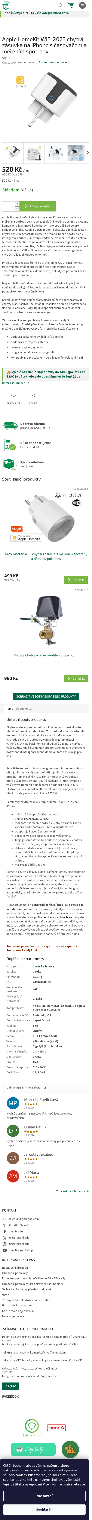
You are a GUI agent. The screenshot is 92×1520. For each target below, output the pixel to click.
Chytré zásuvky (43, 966)
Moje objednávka (13, 1316)
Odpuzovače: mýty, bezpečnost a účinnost (29, 1369)
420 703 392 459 (18, 1225)
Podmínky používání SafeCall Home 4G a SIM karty (33, 1278)
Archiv (11, 1386)
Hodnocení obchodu (15, 1268)
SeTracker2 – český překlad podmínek (27, 1289)
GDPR (5, 1295)
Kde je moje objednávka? (18, 1311)
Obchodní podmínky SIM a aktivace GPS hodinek (33, 1284)
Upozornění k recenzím (17, 1305)
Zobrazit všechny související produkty (46, 696)
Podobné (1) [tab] (24, 709)
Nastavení (44, 1496)
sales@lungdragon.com (24, 1219)
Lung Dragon (16, 1231)
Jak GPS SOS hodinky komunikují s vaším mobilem (34, 1353)
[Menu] (82, 5)
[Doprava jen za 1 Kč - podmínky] (70, 1449)
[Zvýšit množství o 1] (17, 203)
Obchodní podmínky (15, 1273)
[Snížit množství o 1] (17, 208)
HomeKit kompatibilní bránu (55, 917)
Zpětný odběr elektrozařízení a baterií (26, 1300)
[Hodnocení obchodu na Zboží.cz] (56, 1428)
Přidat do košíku (40, 206)
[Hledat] (60, 5)
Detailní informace (13, 383)
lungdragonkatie (19, 1238)
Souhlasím (44, 1509)
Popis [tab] (9, 709)
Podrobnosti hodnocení (54, 63)
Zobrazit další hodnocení (72, 1191)
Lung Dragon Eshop (21, 1250)
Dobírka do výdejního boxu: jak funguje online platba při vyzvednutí (44, 1337)
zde (82, 1484)
